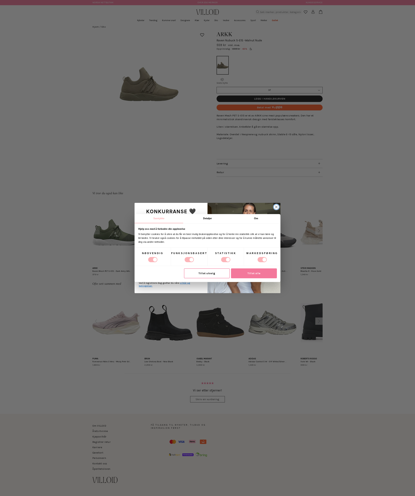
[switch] (189, 259)
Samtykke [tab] (159, 218)
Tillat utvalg (206, 273)
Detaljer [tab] (207, 218)
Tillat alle (254, 273)
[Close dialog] (276, 207)
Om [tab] (256, 218)
